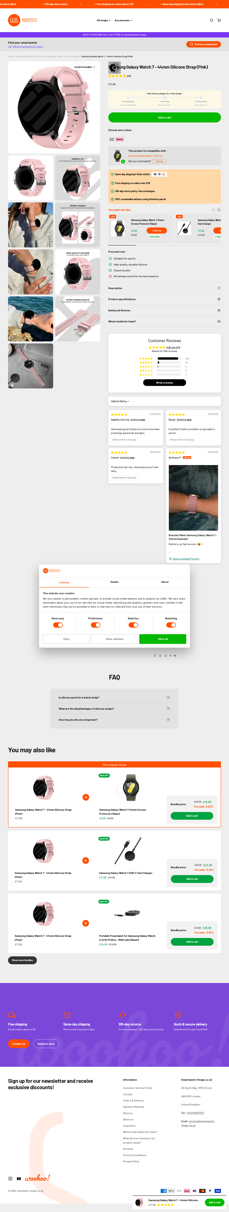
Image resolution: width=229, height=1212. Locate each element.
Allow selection (115, 638)
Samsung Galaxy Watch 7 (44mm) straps (60, 56)
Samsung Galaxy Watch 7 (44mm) (145, 155)
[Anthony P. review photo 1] (193, 498)
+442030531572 (195, 1112)
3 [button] (165, 655)
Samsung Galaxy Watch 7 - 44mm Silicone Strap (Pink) (107, 56)
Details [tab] (114, 581)
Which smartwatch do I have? (28, 46)
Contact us (18, 1043)
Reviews (128, 1148)
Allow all (163, 638)
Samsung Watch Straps (27, 56)
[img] (119, 414)
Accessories (122, 20)
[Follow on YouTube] (19, 1178)
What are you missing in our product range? (139, 1140)
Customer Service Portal (137, 1087)
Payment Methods (133, 1106)
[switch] (95, 625)
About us (128, 1119)
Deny (66, 638)
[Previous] (214, 210)
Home (11, 56)
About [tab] (164, 581)
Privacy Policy (131, 1161)
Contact (127, 1094)
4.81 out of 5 (173, 347)
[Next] (219, 210)
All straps (102, 20)
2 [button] (160, 655)
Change (159, 161)
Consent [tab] (64, 582)
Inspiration (129, 1125)
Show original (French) (186, 558)
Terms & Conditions (134, 1155)
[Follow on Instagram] (10, 1178)
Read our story (46, 1043)
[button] (117, 76)
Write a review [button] (164, 382)
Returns (128, 1113)
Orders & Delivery (133, 1100)
